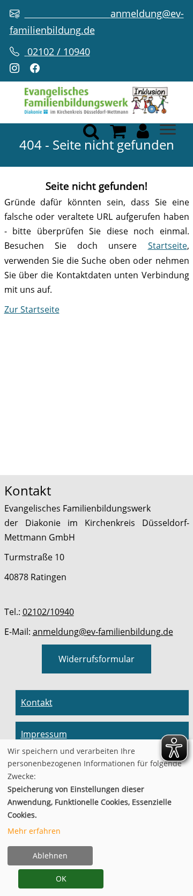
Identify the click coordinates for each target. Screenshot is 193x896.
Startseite (167, 245)
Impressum (44, 734)
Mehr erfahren (34, 831)
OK (61, 878)
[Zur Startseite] (96, 100)
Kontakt (37, 702)
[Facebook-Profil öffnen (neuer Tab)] (37, 68)
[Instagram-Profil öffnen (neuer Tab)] (17, 68)
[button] (143, 134)
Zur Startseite (32, 309)
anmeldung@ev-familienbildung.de (103, 632)
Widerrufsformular (96, 659)
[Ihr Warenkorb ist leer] (118, 134)
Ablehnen (50, 855)
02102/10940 (48, 612)
